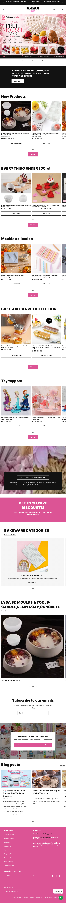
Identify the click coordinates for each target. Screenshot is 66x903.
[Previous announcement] (3, 2)
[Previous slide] (23, 60)
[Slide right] (37, 150)
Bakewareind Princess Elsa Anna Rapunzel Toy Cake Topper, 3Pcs (15, 418)
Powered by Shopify (29, 897)
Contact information (56, 898)
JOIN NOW (17, 81)
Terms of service (57, 897)
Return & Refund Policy (11, 857)
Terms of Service (9, 865)
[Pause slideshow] (43, 60)
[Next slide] (39, 60)
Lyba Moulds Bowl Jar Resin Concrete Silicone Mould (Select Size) (15, 134)
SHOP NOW (32, 582)
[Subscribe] (46, 713)
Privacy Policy (8, 861)
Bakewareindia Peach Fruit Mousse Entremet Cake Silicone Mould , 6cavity (45, 134)
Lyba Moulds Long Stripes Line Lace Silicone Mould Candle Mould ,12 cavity (45, 276)
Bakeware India (20, 897)
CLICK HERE (33, 36)
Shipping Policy (9, 854)
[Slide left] (29, 150)
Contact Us (7, 846)
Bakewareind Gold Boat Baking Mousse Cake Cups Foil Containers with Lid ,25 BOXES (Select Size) (46, 347)
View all (33, 154)
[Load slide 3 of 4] (32, 60)
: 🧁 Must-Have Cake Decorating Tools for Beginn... (14, 793)
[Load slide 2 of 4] (29, 60)
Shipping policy (46, 898)
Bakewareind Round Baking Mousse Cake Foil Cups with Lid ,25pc (15, 346)
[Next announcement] (63, 2)
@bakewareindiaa (23, 745)
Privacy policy (48, 897)
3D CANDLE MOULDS (9, 680)
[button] (4, 9)
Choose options (16, 143)
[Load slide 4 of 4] (34, 60)
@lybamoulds (42, 745)
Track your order (9, 834)
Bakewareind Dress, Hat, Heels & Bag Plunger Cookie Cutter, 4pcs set (45, 206)
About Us (7, 842)
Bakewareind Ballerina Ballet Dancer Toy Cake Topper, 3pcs (46, 418)
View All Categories (10, 534)
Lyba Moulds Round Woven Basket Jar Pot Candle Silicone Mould (16, 206)
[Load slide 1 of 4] (27, 60)
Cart (5, 850)
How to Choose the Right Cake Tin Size (46, 792)
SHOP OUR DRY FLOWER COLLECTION (33, 477)
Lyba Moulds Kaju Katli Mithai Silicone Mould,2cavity (12, 276)
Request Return (9, 838)
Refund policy (39, 897)
